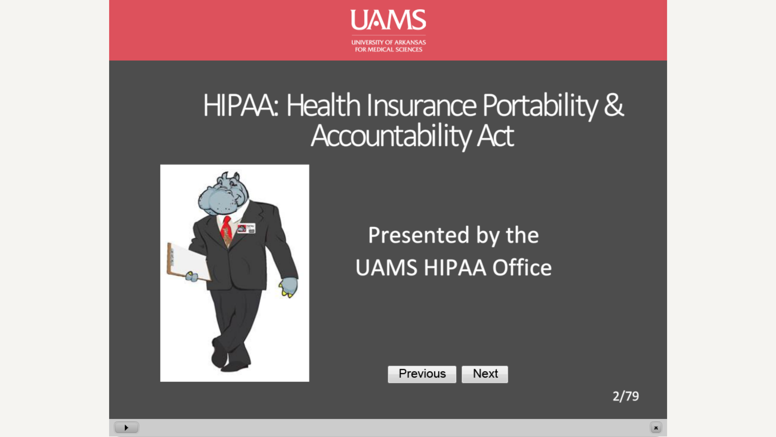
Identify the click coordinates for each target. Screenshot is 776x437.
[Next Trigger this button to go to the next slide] (485, 374)
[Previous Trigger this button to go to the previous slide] (422, 374)
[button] (126, 427)
